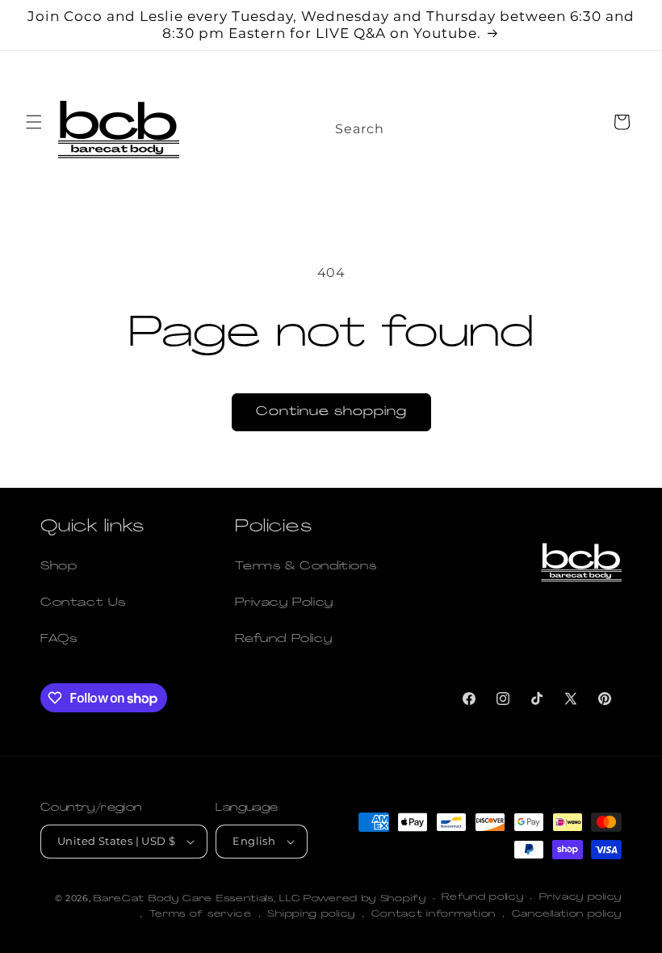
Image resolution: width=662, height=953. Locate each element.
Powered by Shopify (365, 899)
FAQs (58, 639)
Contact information (433, 914)
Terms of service (200, 914)
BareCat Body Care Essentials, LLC (197, 899)
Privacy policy (580, 897)
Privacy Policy (284, 603)
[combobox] (378, 124)
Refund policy (482, 897)
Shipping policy (311, 914)
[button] (34, 122)
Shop (58, 566)
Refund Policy (283, 639)
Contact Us (83, 603)
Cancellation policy (567, 914)
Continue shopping (331, 412)
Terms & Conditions (305, 566)
